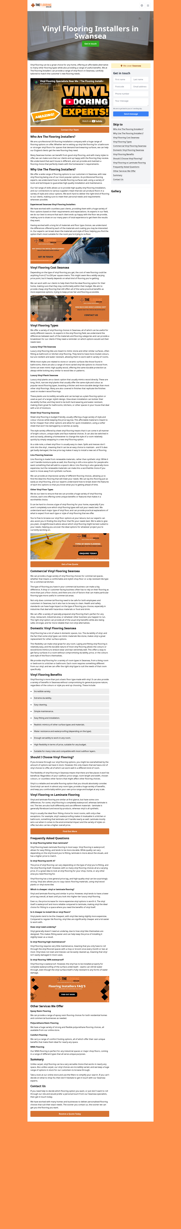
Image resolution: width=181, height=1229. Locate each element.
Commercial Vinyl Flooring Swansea (129, 146)
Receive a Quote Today (70, 1114)
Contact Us (118, 179)
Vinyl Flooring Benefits (123, 154)
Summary (117, 175)
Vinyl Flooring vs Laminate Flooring (129, 162)
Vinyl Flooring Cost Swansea (126, 137)
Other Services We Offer (124, 171)
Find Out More (70, 831)
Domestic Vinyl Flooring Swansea (128, 150)
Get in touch (90, 43)
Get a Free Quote (70, 564)
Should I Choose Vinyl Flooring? (127, 158)
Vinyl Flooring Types (122, 141)
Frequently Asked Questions (126, 167)
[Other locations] (141, 5)
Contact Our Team (70, 129)
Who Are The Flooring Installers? (128, 129)
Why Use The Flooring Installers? (128, 133)
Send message (131, 114)
